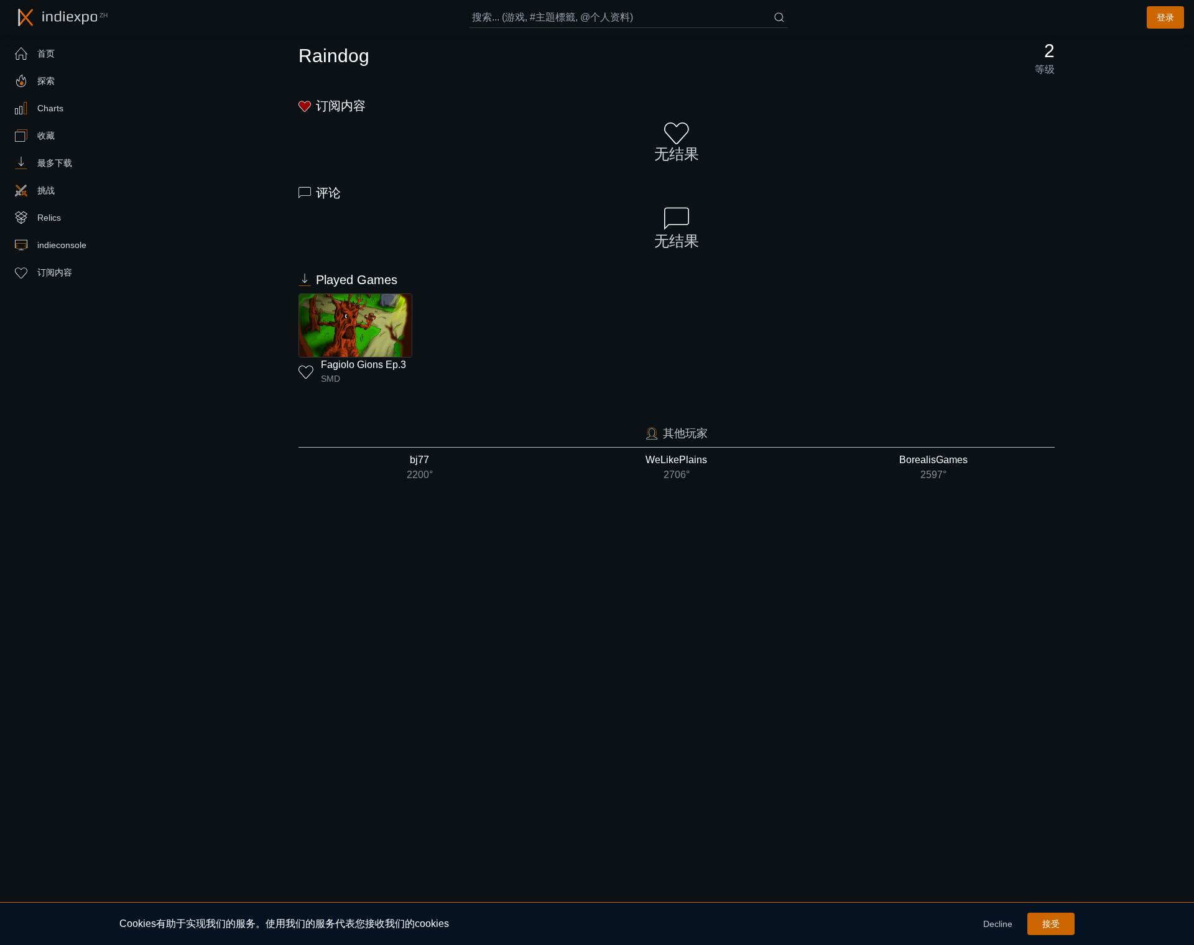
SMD (330, 379)
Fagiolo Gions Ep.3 (363, 364)
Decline (997, 924)
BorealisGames (933, 467)
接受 (1051, 924)
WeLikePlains (676, 467)
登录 (1165, 17)
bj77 (420, 467)
